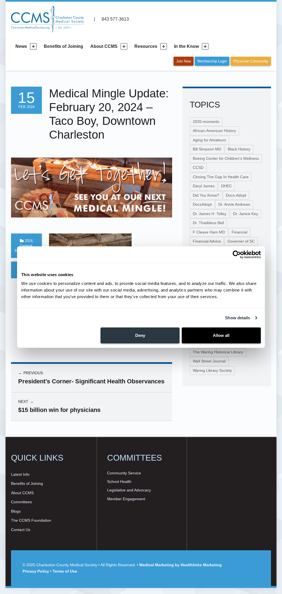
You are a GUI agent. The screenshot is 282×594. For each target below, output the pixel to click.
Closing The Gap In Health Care (221, 177)
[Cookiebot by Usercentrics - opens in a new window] (237, 255)
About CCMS (104, 46)
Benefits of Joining (63, 46)
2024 (28, 241)
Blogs (16, 511)
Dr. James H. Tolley (209, 213)
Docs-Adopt (236, 195)
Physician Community (250, 61)
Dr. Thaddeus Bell (208, 223)
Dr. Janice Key (245, 213)
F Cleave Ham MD (209, 232)
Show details (237, 317)
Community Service (124, 473)
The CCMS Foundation (31, 520)
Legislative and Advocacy (129, 490)
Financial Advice (207, 241)
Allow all (221, 335)
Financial (239, 232)
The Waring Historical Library (218, 352)
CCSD (198, 167)
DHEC (226, 186)
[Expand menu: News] (33, 46)
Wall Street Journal (209, 361)
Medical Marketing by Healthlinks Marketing (180, 565)
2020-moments (206, 121)
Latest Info (20, 474)
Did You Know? (206, 195)
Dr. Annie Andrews (234, 204)
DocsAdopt (202, 204)
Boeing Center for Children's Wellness (226, 158)
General (26, 246)
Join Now (183, 61)
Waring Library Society (212, 370)
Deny (140, 335)
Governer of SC (241, 241)
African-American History (214, 130)
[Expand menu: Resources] (163, 46)
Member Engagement (126, 499)
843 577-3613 (114, 19)
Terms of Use (65, 571)
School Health (119, 481)
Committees (21, 502)
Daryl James (204, 186)
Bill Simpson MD (207, 149)
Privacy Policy (36, 571)
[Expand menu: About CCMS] (124, 46)
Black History (239, 149)
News (21, 46)
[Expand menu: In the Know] (205, 46)
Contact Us (20, 529)
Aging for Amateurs (209, 140)
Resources (145, 46)
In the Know (186, 46)
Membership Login (212, 61)
